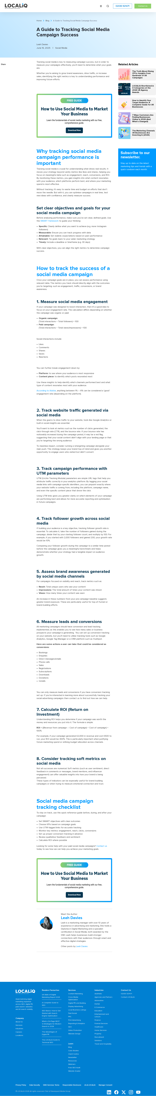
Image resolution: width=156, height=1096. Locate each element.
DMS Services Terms (51, 1085)
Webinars (71, 1064)
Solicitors (98, 1040)
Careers (19, 1032)
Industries (19, 1028)
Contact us (101, 846)
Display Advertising (75, 1006)
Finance (98, 1020)
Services (19, 1025)
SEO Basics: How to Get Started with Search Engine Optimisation (51, 1013)
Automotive (99, 1000)
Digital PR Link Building (77, 1003)
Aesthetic (98, 994)
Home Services (101, 1030)
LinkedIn (109, 1092)
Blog (47, 21)
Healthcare (99, 1027)
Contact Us (142, 6)
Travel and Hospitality (103, 1044)
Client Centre (73, 1054)
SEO (70, 1027)
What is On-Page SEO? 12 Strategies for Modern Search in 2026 (51, 1023)
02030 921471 (122, 6)
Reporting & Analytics (76, 1023)
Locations (19, 1035)
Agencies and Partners (103, 997)
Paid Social (72, 1013)
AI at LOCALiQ (89, 1085)
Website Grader (74, 1071)
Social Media (61, 48)
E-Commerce (100, 1007)
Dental (97, 1004)
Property (98, 1034)
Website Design (74, 1034)
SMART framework (49, 221)
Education (98, 1011)
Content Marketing (75, 994)
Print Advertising (74, 1020)
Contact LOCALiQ (128, 997)
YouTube (138, 1092)
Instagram (131, 1092)
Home (39, 21)
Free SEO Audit (74, 1068)
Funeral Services (101, 1023)
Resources (72, 1061)
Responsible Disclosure (72, 1085)
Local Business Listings (77, 1010)
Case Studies (73, 1050)
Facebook (116, 1092)
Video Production (75, 1030)
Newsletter (72, 1057)
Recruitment (99, 1037)
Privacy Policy (21, 1085)
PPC (69, 1017)
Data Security (34, 1085)
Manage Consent (105, 1085)
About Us (19, 1022)
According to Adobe (46, 391)
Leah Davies (82, 946)
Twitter (124, 1092)
